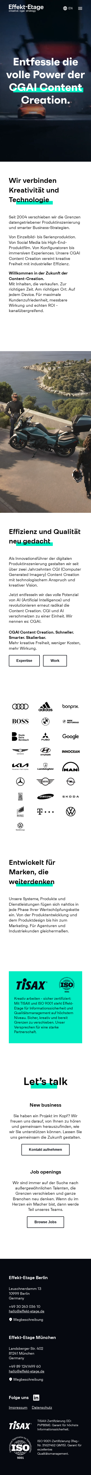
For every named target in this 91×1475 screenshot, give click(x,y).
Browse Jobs (45, 1222)
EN (70, 8)
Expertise (24, 661)
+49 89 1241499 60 (25, 1366)
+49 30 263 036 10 (24, 1306)
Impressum (18, 1407)
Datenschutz (42, 1407)
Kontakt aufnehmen (45, 1149)
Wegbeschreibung (28, 1319)
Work (55, 661)
